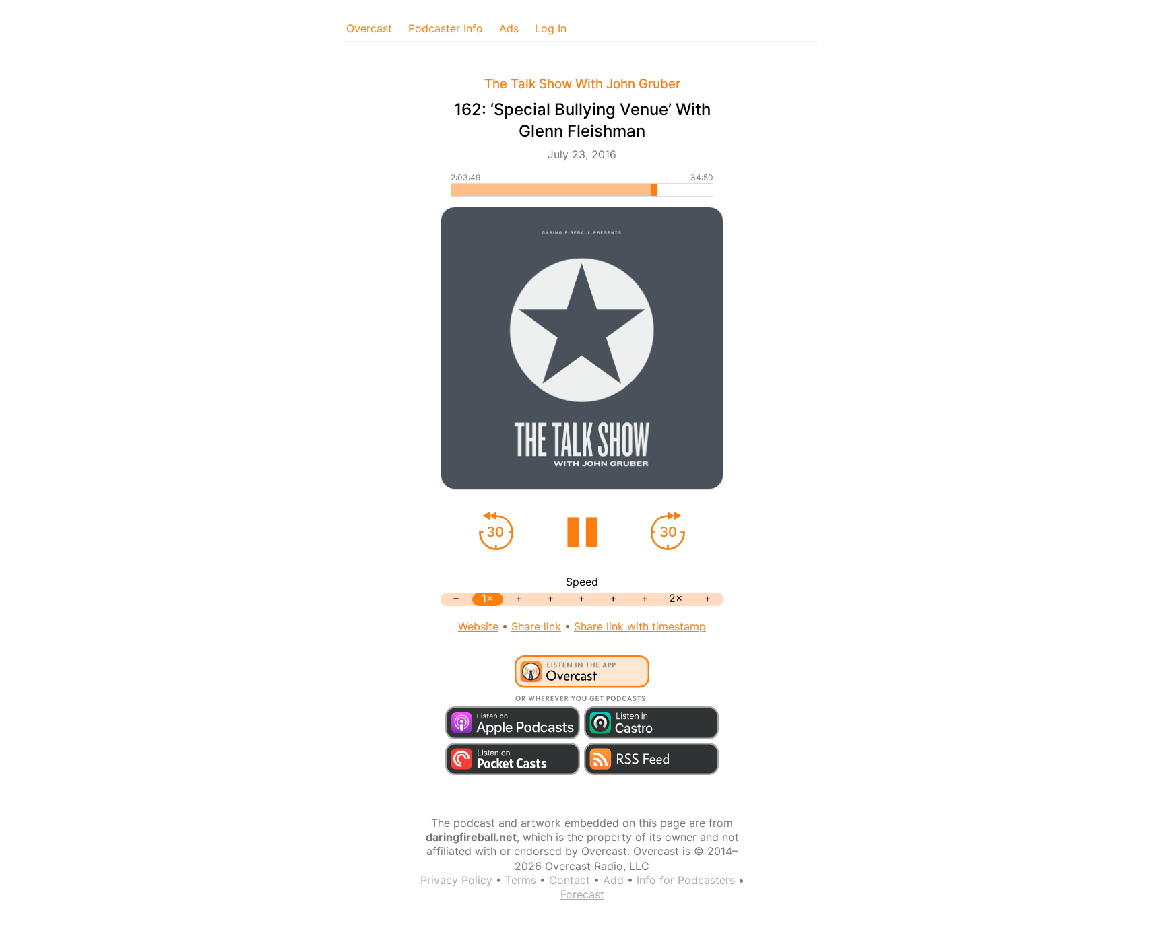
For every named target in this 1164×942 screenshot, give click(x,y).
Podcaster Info (445, 28)
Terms (520, 880)
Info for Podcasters (686, 880)
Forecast (582, 894)
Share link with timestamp (640, 626)
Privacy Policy (456, 880)
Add (613, 880)
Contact (569, 880)
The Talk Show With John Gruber (582, 84)
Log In (551, 28)
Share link (536, 626)
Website (478, 626)
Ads (509, 28)
